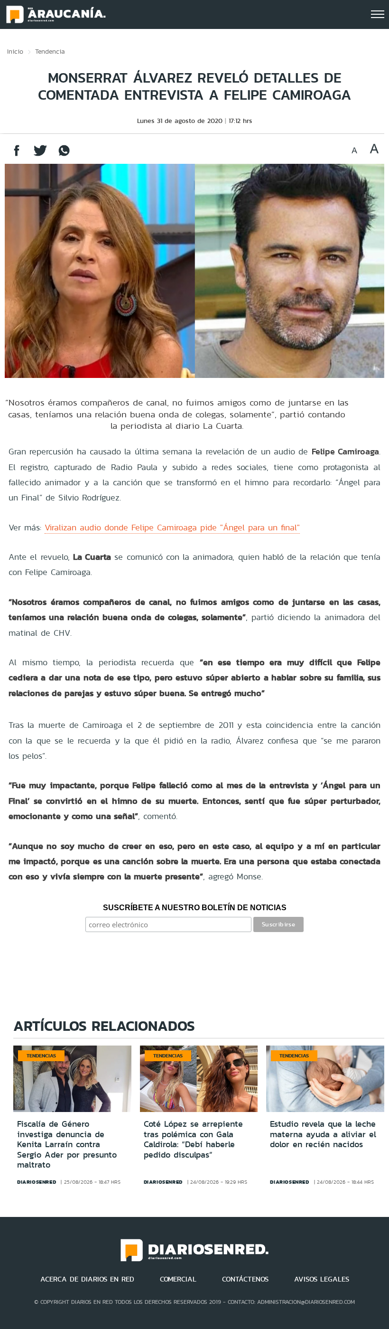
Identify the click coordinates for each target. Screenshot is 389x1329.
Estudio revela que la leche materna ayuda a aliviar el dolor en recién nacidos (323, 1134)
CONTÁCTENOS (245, 1279)
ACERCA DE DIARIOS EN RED (87, 1279)
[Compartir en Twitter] (40, 155)
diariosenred (36, 1182)
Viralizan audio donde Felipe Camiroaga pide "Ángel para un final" (172, 527)
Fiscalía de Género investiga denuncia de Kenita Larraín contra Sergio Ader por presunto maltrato (67, 1144)
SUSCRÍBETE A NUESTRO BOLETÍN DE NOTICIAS (195, 908)
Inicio (15, 51)
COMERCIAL (178, 1279)
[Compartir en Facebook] (16, 155)
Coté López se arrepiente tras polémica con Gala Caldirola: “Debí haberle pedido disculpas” (193, 1139)
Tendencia (50, 51)
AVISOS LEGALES (321, 1279)
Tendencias (41, 1055)
